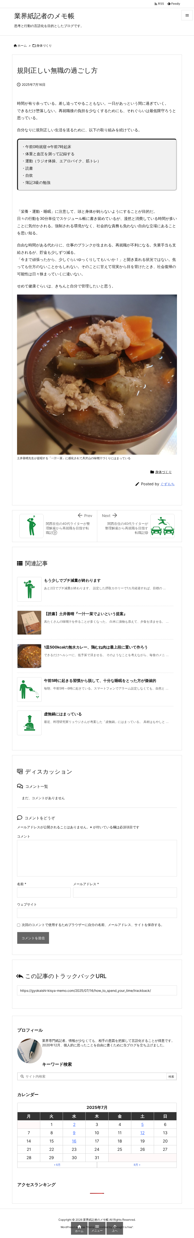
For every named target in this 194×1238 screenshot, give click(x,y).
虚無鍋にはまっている (63, 714)
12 (142, 1132)
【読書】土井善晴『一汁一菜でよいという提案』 (85, 613)
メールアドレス (86, 884)
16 (74, 1141)
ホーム (22, 45)
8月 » (137, 1164)
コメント (23, 836)
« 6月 (57, 1164)
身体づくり (44, 45)
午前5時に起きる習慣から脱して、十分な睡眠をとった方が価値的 (100, 680)
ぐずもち (167, 484)
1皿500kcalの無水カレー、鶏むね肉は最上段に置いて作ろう (96, 647)
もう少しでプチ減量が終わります (72, 580)
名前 (21, 884)
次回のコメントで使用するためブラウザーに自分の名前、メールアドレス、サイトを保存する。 (93, 925)
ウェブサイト (27, 904)
